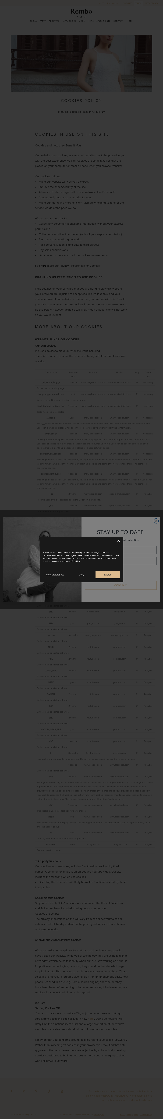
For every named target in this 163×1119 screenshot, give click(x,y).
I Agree (107, 574)
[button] (118, 540)
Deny (81, 574)
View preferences (55, 574)
